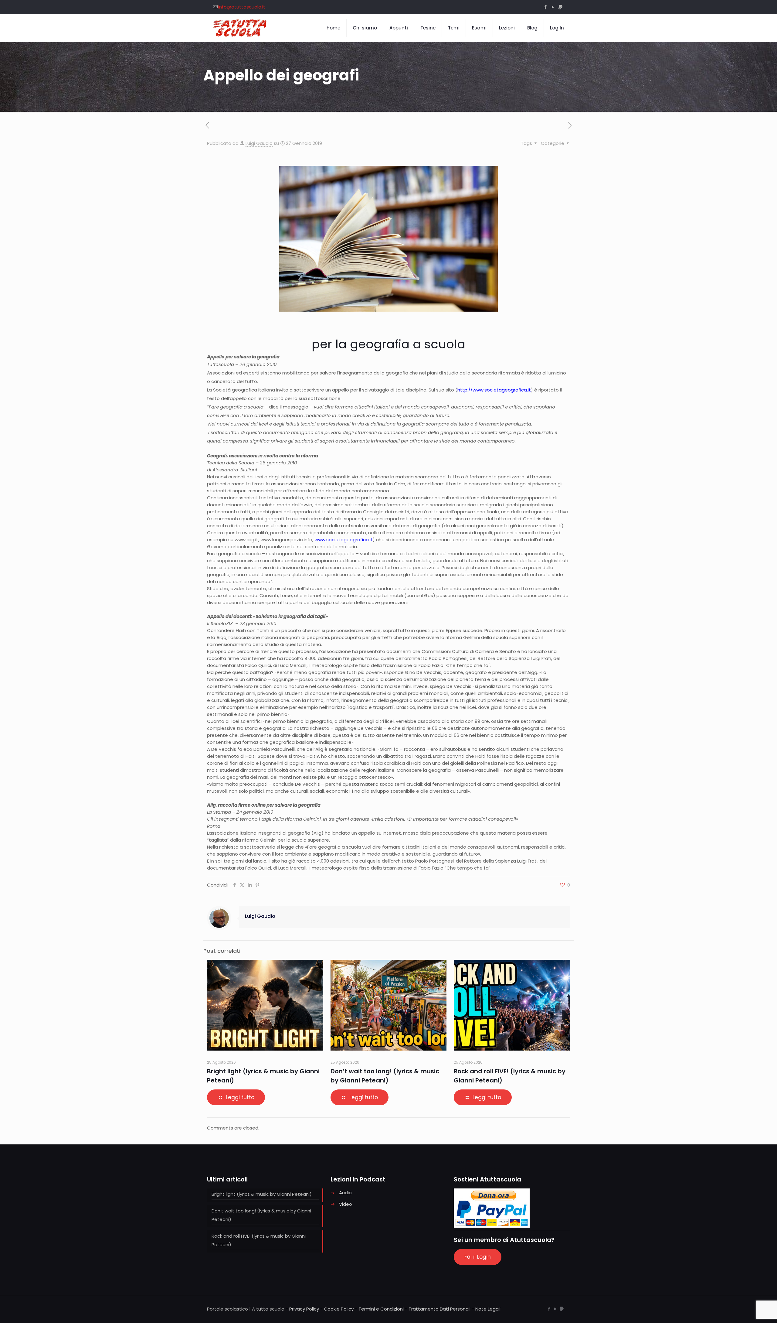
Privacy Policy (304, 1309)
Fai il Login (477, 1256)
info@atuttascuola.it (241, 7)
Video (345, 1204)
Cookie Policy (339, 1309)
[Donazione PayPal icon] (560, 7)
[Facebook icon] (545, 7)
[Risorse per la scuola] (240, 28)
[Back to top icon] (747, 1310)
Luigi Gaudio (259, 143)
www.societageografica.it (343, 539)
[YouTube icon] (553, 7)
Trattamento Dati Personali (439, 1309)
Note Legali (487, 1309)
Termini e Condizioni (381, 1309)
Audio (345, 1192)
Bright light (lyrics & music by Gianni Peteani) (262, 1194)
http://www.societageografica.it (494, 390)
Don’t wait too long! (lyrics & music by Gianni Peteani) (261, 1215)
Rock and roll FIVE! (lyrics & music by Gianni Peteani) (259, 1240)
